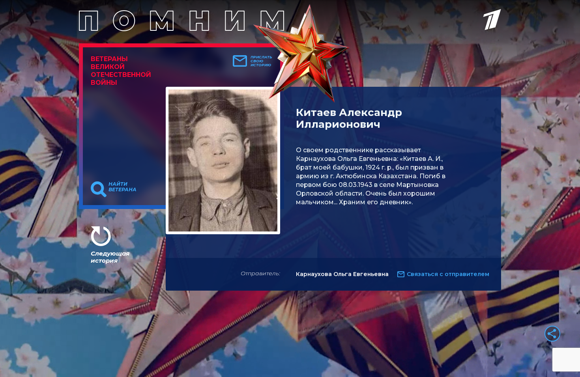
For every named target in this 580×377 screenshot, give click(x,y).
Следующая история (110, 257)
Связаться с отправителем (448, 274)
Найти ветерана (123, 186)
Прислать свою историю (261, 61)
